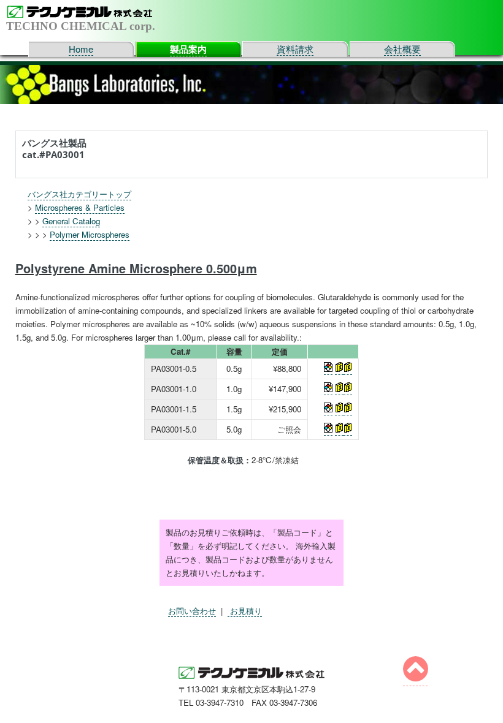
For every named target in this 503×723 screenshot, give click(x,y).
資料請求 (295, 48)
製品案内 (188, 49)
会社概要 (402, 48)
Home (81, 48)
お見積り (245, 610)
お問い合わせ (192, 610)
